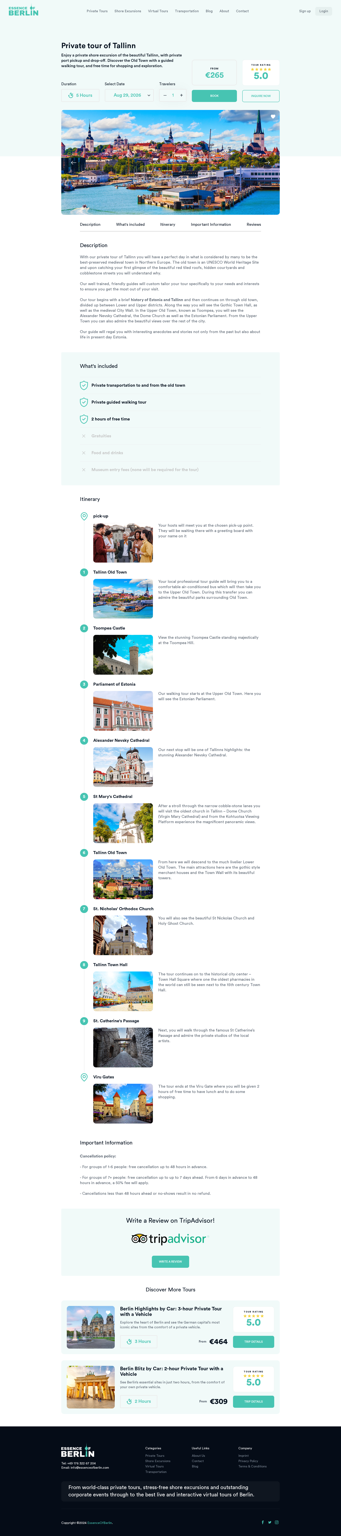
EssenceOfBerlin (99, 1522)
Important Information (211, 224)
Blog (209, 11)
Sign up (305, 11)
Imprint (243, 1455)
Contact (242, 11)
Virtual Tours (158, 11)
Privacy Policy (248, 1461)
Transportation (187, 11)
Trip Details (253, 1341)
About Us (198, 1455)
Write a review (170, 1261)
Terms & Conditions (252, 1466)
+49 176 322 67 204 (81, 1463)
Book (214, 96)
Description (90, 224)
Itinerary (167, 224)
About (224, 11)
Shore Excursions (128, 11)
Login (323, 11)
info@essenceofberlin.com (90, 1467)
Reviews (254, 224)
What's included (130, 224)
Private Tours (97, 11)
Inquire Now (261, 96)
